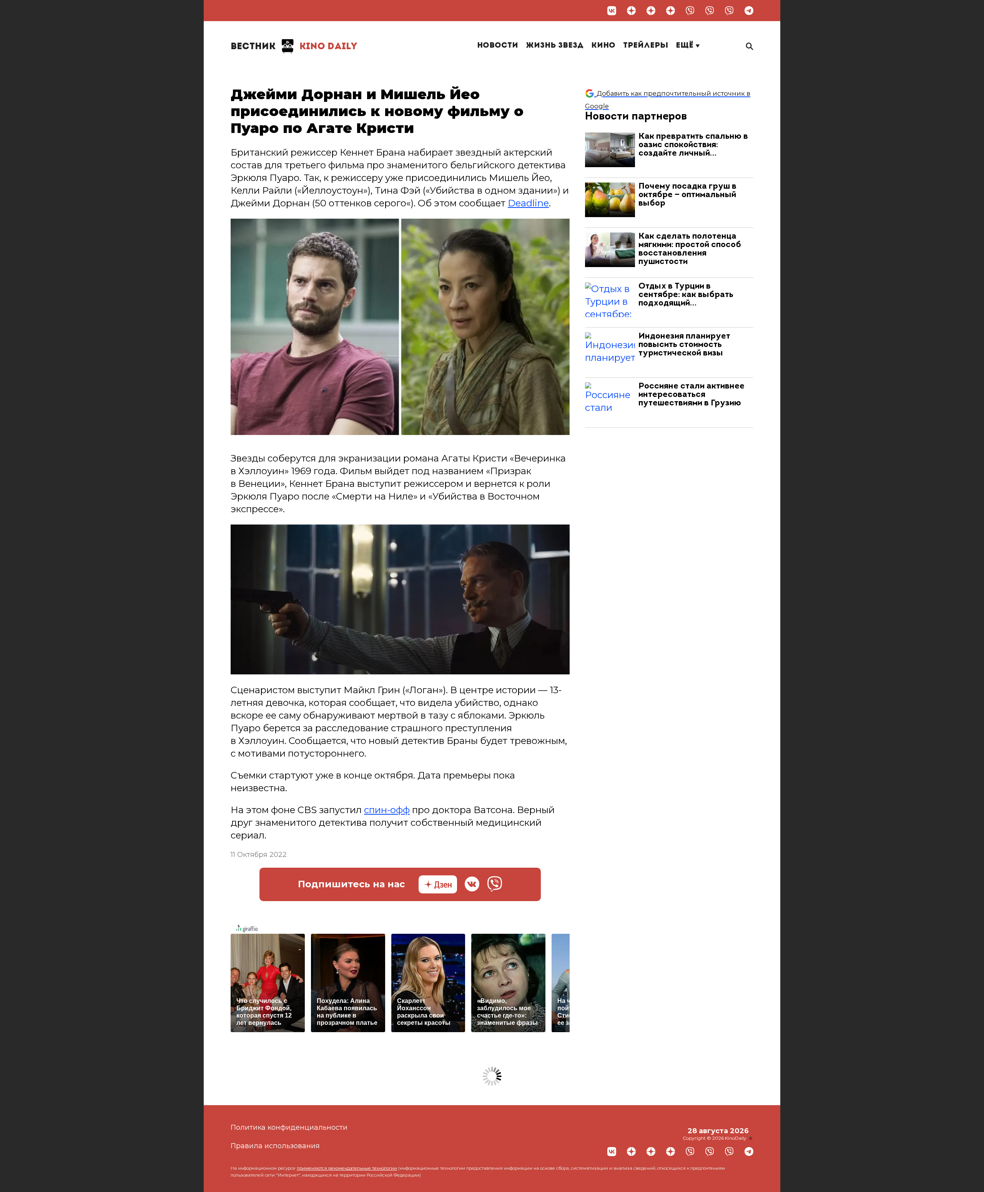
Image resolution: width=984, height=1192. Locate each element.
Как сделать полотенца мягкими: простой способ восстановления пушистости (689, 249)
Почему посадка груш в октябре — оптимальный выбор (687, 195)
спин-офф (387, 809)
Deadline (528, 203)
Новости (497, 46)
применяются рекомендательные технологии (347, 1168)
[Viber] (690, 10)
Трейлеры (645, 46)
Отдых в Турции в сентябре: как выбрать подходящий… (685, 295)
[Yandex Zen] (631, 10)
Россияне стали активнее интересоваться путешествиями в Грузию (691, 395)
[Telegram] (749, 10)
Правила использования (275, 1146)
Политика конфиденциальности (289, 1127)
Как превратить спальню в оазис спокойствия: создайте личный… (693, 145)
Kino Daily (294, 46)
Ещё (686, 46)
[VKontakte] (611, 10)
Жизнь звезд (554, 46)
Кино (603, 46)
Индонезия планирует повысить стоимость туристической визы (684, 345)
